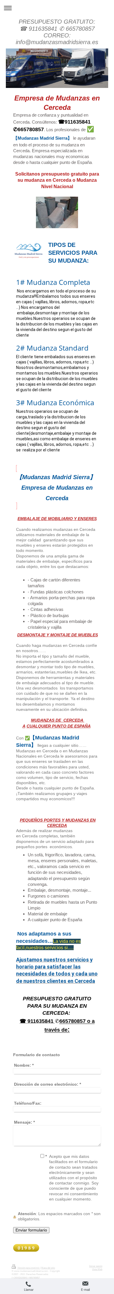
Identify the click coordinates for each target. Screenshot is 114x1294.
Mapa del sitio (48, 1268)
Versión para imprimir (28, 1268)
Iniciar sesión (95, 1266)
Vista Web (97, 1269)
